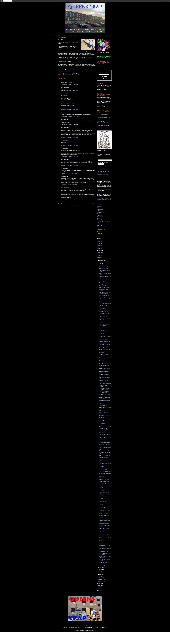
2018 (99, 245)
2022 (99, 238)
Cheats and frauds (102, 356)
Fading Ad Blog (100, 209)
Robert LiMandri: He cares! (104, 492)
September (101, 567)
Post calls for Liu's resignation (105, 276)
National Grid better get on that (105, 407)
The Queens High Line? (103, 468)
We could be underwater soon (104, 402)
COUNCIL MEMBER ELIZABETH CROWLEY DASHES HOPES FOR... (104, 430)
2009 (99, 585)
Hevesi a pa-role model (103, 533)
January (101, 581)
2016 (99, 248)
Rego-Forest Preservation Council (103, 171)
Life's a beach (101, 417)
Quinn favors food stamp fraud (105, 383)
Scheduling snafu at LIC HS (104, 513)
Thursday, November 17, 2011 (69, 173)
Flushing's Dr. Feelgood (103, 354)
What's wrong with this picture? (105, 450)
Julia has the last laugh (103, 346)
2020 (99, 241)
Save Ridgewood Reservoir (102, 172)
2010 (99, 583)
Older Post (93, 203)
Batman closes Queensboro (104, 440)
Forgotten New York (101, 212)
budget (72, 74)
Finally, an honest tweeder (104, 517)
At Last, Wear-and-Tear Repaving (103, 114)
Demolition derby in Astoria (104, 528)
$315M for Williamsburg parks (104, 442)
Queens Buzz (99, 218)
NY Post (63, 39)
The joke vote (101, 424)
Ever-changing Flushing (103, 285)
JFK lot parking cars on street (104, 403)
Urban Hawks (99, 225)
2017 (99, 247)
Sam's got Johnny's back (104, 347)
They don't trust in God (103, 551)
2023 (99, 236)
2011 (99, 257)
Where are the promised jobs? (105, 426)
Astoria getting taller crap (104, 543)
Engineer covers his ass (103, 449)
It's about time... (102, 352)
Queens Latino (100, 219)
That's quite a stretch (103, 305)
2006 (99, 590)
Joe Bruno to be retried (103, 409)
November (101, 260)
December (101, 258)
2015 (99, 250)
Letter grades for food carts (104, 295)
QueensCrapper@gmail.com (102, 66)
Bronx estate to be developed (104, 455)
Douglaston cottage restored (104, 341)
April (100, 576)
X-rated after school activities (104, 400)
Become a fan (99, 154)
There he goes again (103, 316)
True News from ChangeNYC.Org (103, 174)
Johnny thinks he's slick (103, 311)
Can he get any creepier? (104, 297)
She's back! (101, 476)
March (100, 577)
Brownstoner (99, 206)
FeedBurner (107, 78)
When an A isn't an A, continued (105, 447)
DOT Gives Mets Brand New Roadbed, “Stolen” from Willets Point (103, 117)
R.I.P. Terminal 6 (102, 432)
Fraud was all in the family (104, 327)
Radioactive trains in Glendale (105, 309)
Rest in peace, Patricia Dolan (104, 415)
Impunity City (99, 215)
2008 (99, 586)
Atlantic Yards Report (101, 204)
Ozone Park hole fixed (103, 334)
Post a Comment (61, 201)
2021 (99, 240)
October (101, 565)
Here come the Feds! (103, 437)
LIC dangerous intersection (104, 505)
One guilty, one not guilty (104, 481)
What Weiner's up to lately (104, 523)
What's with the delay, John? (104, 477)
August (100, 569)
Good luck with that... (103, 439)
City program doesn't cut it (104, 301)
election (77, 74)
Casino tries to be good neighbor (105, 471)
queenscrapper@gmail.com (85, 625)
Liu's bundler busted (103, 405)
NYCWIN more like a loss (104, 515)
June (100, 572)
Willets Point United (101, 175)
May (100, 574)
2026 (99, 231)
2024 (99, 234)
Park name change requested (104, 479)
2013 (99, 253)
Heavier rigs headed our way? (104, 287)
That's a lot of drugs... (103, 265)
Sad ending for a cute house (104, 410)
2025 (99, 233)
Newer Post (60, 203)
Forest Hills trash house (103, 457)
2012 (99, 255)
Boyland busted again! (103, 266)
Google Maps (101, 199)
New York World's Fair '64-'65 (102, 169)
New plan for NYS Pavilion (104, 469)
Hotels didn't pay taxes (103, 268)
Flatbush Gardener (100, 210)
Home (77, 203)
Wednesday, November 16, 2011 (69, 84)
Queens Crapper (67, 73)
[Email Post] (77, 73)
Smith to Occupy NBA (103, 339)
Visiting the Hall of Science (104, 518)
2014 (99, 252)
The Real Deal (99, 224)
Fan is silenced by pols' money (105, 363)
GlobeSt (98, 213)
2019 (99, 243)
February (101, 579)
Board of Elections (66, 74)
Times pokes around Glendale (105, 303)
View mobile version (77, 205)
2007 (99, 588)
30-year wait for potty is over (104, 278)
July (100, 570)
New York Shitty (100, 216)
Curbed (98, 207)
